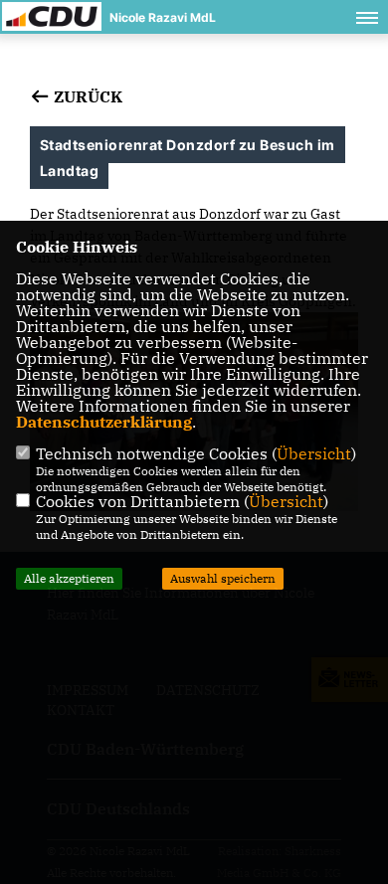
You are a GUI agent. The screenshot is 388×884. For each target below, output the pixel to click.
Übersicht (314, 453)
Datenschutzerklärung (104, 422)
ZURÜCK (86, 96)
